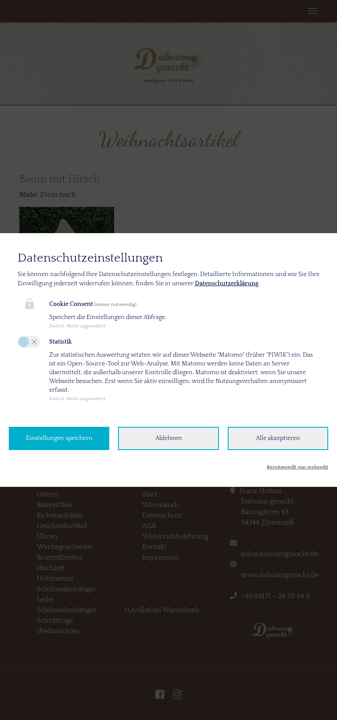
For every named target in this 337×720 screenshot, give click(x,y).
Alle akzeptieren (278, 438)
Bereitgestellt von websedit (297, 467)
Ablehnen (168, 438)
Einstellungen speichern (59, 438)
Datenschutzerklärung (226, 283)
